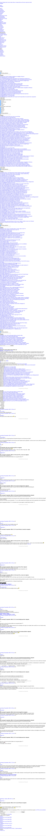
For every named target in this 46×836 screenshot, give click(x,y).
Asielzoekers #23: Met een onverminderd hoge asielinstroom (12, 299)
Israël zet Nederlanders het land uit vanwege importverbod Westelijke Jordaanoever (16, 166)
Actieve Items (10, 2)
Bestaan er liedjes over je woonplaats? (8, 282)
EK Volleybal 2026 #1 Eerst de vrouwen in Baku (10, 312)
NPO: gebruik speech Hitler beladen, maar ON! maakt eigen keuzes (13, 327)
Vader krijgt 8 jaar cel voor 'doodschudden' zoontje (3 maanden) (13, 211)
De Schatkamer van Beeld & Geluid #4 (8, 309)
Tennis (1, 28)
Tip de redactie (2, 55)
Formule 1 (2, 26)
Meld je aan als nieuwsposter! (30, 364)
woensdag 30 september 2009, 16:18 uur (7, 666)
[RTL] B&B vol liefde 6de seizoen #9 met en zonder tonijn (12, 234)
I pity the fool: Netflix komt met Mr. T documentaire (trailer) (12, 338)
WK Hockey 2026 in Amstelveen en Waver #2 (9, 270)
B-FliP (1, 609)
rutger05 (1, 685)
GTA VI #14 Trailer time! (6, 231)
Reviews (20, 2)
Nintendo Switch (3, 39)
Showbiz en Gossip (3, 15)
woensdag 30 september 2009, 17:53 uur (7, 775)
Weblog (4, 2)
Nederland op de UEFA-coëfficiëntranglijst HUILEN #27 (12, 287)
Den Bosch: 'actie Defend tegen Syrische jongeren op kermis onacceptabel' (14, 120)
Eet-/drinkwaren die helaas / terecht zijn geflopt (10, 323)
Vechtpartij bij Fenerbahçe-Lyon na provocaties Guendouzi (11, 118)
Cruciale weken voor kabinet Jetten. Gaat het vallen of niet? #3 (13, 228)
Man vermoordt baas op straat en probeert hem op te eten (11, 90)
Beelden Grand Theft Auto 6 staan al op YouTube (10, 116)
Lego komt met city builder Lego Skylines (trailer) (10, 86)
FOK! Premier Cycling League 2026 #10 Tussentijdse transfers (13, 246)
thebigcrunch (2, 452)
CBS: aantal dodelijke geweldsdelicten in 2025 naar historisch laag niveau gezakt (16, 79)
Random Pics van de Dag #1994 (7, 88)
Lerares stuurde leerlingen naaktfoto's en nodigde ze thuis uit (12, 76)
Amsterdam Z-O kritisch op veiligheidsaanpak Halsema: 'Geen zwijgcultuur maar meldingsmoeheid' (19, 133)
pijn (2, 262)
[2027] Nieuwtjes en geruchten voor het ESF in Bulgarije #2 (12, 303)
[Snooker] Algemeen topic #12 (7, 301)
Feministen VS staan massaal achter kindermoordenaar (11, 84)
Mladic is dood (4, 241)
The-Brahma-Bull (3, 587)
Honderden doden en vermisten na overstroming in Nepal (12, 284)
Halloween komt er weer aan (6, 300)
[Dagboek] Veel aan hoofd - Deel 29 (8, 269)
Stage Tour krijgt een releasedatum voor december (10, 161)
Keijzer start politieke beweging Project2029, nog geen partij (12, 141)
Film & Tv (3, 104)
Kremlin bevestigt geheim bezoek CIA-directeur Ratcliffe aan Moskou (14, 163)
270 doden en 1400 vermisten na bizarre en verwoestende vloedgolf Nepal (14, 80)
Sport (1, 24)
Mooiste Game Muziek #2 (6, 326)
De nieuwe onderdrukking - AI (6, 313)
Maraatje (1, 617)
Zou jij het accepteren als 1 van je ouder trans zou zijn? (11, 237)
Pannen (2, 238)
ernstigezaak (2, 477)
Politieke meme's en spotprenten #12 (8, 294)
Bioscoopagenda (3, 23)
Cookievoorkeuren (18, 828)
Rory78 (1, 523)
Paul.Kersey (2, 800)
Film (1, 20)
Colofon (1, 53)
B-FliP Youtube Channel (4, 613)
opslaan (1, 75)
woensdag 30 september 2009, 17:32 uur (7, 768)
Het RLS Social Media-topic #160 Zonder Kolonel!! (11, 278)
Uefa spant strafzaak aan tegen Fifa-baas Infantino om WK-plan (12, 126)
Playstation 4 (2, 37)
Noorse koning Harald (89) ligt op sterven (9, 251)
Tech (1, 14)
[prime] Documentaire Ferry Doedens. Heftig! (10, 289)
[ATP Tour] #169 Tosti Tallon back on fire (9, 267)
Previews (24, 2)
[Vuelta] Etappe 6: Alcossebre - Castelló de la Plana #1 (11, 311)
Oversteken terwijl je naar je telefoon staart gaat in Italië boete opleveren (14, 93)
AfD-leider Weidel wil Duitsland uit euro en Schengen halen (12, 232)
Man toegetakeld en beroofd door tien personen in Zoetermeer (12, 136)
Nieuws (14, 2)
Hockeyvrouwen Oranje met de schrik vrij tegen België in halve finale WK (14, 121)
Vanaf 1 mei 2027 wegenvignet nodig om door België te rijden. (12, 318)
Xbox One (2, 38)
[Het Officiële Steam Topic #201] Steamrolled (10, 260)
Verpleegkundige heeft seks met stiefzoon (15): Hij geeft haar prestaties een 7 (15, 78)
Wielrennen (2, 29)
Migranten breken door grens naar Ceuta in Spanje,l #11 (11, 277)
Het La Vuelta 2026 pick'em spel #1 (8, 252)
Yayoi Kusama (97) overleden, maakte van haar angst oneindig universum (14, 319)
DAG (7, 360)
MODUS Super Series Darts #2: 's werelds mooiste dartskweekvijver (13, 308)
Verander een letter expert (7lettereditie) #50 (9, 292)
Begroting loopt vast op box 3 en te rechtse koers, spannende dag (13, 280)
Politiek (1, 13)
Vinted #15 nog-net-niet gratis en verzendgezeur (10, 236)
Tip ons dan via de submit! (22, 363)
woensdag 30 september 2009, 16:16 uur (7, 652)
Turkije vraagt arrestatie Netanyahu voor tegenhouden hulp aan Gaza (13, 191)
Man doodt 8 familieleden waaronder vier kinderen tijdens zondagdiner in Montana (16, 87)
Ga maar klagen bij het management (8, 240)
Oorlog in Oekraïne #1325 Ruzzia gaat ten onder (10, 239)
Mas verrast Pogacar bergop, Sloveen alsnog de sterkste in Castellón (13, 122)
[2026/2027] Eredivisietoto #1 (7, 316)
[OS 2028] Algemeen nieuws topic (7, 271)
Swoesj (2, 146)
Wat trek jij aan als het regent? (7, 307)
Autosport (2, 27)
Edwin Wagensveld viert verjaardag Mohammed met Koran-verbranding (14, 298)
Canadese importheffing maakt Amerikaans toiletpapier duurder (12, 125)
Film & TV (2, 42)
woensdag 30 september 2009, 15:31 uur (7, 450)
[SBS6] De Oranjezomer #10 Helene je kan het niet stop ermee (13, 325)
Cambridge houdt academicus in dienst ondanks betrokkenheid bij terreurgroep (15, 149)
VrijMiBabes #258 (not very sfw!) (7, 213)
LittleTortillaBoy (3, 537)
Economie (2, 12)
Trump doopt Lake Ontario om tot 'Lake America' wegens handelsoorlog (14, 119)
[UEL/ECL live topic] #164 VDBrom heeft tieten (10, 259)
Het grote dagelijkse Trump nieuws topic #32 (9, 229)
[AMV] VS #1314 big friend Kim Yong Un (9, 244)
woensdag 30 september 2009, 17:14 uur (7, 733)
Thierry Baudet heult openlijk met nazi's (8, 302)
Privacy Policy (11, 828)
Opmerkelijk (2, 16)
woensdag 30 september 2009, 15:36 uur (7, 562)
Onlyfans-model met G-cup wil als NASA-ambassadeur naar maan (13, 344)
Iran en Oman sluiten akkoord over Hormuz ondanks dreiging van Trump (14, 164)
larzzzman (2, 629)
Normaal (2, 402)
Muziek (1, 19)
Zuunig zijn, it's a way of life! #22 (7, 321)
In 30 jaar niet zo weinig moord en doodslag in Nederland (11, 293)
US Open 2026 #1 (4, 304)
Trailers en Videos (3, 45)
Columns (17, 2)
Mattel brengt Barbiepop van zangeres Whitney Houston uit (12, 340)
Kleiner (2, 404)
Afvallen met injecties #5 (6, 268)
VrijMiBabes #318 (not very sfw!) (7, 94)
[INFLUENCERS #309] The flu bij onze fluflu (10, 233)
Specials (27, 2)
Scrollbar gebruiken (4, 73)
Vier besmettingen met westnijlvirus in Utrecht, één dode (11, 123)
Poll (2, 112)
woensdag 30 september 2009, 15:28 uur (7, 409)
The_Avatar (2, 411)
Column (2, 108)
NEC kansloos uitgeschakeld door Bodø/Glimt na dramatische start (13, 180)
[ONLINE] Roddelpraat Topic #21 (8, 324)
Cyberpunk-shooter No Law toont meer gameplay (10, 152)
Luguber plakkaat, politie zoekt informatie (9, 242)
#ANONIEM (2, 437)
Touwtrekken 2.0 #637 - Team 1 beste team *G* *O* (11, 314)
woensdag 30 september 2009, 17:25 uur (7, 762)
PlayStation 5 (2, 41)
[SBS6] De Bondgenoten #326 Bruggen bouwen (10, 263)
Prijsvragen (2, 51)
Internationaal (2, 11)
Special (2, 110)
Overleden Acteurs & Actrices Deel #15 (8, 279)
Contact (1, 52)
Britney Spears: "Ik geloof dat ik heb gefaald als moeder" (11, 341)
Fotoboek (1, 50)
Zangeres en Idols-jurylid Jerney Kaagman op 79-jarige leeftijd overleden (14, 343)
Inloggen (1, 3)
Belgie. (2, 286)
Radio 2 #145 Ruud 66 (5, 305)
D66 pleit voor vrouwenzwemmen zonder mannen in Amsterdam (13, 248)
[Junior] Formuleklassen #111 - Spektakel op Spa (10, 328)
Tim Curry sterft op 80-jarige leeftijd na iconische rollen (11, 83)
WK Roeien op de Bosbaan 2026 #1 (8, 296)
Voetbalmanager (3, 33)
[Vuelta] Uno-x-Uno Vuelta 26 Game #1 (9, 249)
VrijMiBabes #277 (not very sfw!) (7, 210)
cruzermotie (2, 717)
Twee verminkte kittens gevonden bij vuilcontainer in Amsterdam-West (14, 124)
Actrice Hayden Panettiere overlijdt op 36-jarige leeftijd (11, 339)
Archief (30, 2)
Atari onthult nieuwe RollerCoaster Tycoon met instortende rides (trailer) (14, 85)
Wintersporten (2, 31)
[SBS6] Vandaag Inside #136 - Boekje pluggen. (10, 285)
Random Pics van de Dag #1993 (7, 95)
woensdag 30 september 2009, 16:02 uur (7, 585)
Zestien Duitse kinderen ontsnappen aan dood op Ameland (12, 295)
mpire (1, 777)
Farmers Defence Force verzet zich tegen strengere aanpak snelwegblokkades (15, 165)
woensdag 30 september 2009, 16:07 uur (7, 615)
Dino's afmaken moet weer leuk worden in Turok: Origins (11, 151)
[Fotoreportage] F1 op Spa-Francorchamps (8, 774)
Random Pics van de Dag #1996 (7, 77)
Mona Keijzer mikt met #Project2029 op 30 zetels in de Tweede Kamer (14, 274)
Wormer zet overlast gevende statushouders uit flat (10, 92)
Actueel (1, 9)
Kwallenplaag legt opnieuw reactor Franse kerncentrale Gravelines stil (13, 127)
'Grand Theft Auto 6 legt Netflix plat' (8, 117)
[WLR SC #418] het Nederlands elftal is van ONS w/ (11, 281)
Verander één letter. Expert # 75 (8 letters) (9, 291)
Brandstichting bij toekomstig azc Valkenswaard (10, 81)
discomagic (2, 710)
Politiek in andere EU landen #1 (7, 247)
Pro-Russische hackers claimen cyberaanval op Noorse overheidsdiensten (14, 139)
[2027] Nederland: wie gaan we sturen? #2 (9, 275)
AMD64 (1, 770)
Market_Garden (3, 482)
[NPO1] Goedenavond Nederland (7, 250)
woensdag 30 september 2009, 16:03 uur (7, 607)
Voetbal (1, 25)
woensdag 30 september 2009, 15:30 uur (7, 442)
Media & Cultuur (3, 22)
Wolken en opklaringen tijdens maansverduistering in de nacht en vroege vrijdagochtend (17, 132)
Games (1, 35)
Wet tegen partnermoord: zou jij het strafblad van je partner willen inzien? (14, 183)
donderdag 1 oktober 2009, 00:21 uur (6, 798)
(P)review (3, 109)
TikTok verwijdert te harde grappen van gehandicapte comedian (12, 337)
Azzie (1, 764)
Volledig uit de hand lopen (6, 230)
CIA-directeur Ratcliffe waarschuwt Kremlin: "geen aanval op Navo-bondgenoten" (16, 131)
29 (0, 361)
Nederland (2, 10)
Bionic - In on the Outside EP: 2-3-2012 (7, 614)
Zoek (6, 2)
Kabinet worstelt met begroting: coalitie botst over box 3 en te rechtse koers (15, 138)
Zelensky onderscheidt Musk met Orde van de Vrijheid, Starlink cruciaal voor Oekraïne (17, 155)
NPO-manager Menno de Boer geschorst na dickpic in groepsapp (13, 342)
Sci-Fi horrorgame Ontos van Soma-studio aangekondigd (11, 153)
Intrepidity (2, 415)
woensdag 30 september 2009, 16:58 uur (7, 708)
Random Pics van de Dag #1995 (7, 82)
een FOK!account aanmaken (40, 809)
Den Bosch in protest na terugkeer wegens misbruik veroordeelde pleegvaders (15, 212)
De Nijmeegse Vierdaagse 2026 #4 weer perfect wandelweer (12, 276)
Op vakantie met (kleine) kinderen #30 (8, 264)
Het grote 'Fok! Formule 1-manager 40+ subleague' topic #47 (12, 310)
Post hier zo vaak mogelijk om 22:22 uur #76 (9, 272)
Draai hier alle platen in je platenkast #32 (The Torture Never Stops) (13, 322)
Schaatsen (2, 30)
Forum (1, 2)
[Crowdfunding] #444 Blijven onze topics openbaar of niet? (12, 317)
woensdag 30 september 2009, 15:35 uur (7, 525)
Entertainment (2, 17)
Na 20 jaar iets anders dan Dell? (7, 306)
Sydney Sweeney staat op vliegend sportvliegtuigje (10, 91)
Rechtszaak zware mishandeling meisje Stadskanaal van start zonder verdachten (15, 137)
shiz (0, 444)
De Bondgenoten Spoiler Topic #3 (8, 245)
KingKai (1, 654)
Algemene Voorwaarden (4, 828)
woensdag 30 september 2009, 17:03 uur (7, 715)
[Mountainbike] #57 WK (5, 315)
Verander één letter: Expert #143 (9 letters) (9, 290)
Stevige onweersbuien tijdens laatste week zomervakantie (11, 150)
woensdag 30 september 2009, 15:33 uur (7, 480)
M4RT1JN (2, 735)
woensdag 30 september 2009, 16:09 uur (7, 627)
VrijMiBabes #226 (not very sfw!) (7, 182)
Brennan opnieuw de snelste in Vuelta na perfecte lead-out (11, 145)
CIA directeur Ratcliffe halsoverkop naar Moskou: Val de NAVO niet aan (14, 261)
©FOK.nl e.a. (2, 830)
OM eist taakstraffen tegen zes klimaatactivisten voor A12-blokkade (13, 148)
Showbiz (1, 348)
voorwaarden (9, 814)
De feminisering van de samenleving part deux (9, 258)
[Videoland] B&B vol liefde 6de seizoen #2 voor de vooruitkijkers (13, 243)
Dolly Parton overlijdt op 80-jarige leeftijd (9, 89)
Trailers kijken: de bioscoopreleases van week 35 (10, 128)
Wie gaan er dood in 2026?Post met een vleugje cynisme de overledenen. (14, 297)
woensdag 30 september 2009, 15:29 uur (7, 435)
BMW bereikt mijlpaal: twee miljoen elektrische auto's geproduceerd (13, 134)
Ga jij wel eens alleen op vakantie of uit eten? (9, 283)
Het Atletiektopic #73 (5, 273)
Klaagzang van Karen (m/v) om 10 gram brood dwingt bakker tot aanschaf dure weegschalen (18, 96)
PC (0, 36)
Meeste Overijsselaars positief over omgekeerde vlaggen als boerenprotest (14, 135)
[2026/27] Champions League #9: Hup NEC (9, 266)
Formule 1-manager (3, 34)
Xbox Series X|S (3, 40)
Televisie (1, 21)
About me (29, 543)
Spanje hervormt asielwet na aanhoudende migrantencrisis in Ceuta (13, 215)
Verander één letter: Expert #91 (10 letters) (9, 288)
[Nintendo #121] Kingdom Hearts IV (8, 320)
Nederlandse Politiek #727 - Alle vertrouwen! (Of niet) (11, 235)
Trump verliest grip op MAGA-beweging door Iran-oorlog (12, 193)
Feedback (1, 54)
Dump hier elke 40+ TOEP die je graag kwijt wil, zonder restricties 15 (14, 265)
